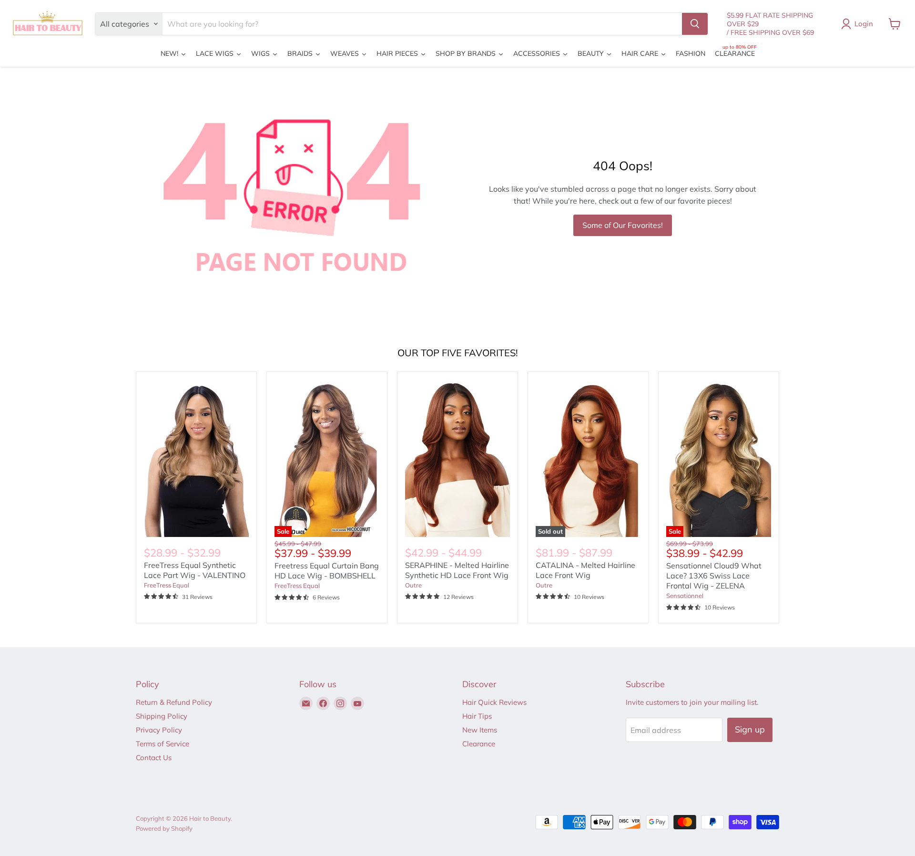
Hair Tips (477, 716)
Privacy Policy (159, 729)
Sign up (750, 729)
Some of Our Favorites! (622, 225)
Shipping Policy (161, 716)
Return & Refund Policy (174, 702)
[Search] (695, 24)
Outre (413, 585)
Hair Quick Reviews (494, 702)
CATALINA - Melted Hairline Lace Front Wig (585, 570)
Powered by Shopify (164, 828)
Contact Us (154, 757)
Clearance (478, 743)
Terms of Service (162, 743)
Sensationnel (684, 595)
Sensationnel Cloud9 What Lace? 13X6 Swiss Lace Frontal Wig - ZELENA (714, 575)
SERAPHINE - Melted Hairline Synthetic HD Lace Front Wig (457, 570)
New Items (479, 729)
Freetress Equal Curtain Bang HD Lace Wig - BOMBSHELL (326, 570)
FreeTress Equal (166, 585)
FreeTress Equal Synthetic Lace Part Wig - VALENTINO (194, 570)
